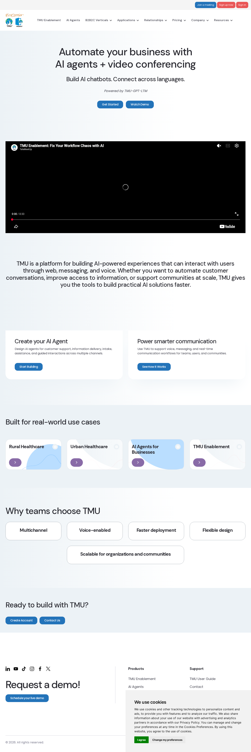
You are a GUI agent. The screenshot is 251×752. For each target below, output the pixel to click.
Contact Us (52, 620)
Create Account (21, 620)
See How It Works (154, 367)
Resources (221, 20)
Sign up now (226, 4)
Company (198, 20)
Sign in (242, 4)
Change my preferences (167, 739)
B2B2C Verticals (96, 20)
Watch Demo (140, 104)
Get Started (110, 104)
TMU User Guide (203, 679)
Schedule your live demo (27, 698)
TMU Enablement (49, 20)
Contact (196, 686)
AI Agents (73, 20)
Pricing (177, 20)
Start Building (28, 367)
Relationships (153, 20)
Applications (126, 20)
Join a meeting (205, 4)
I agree (141, 739)
